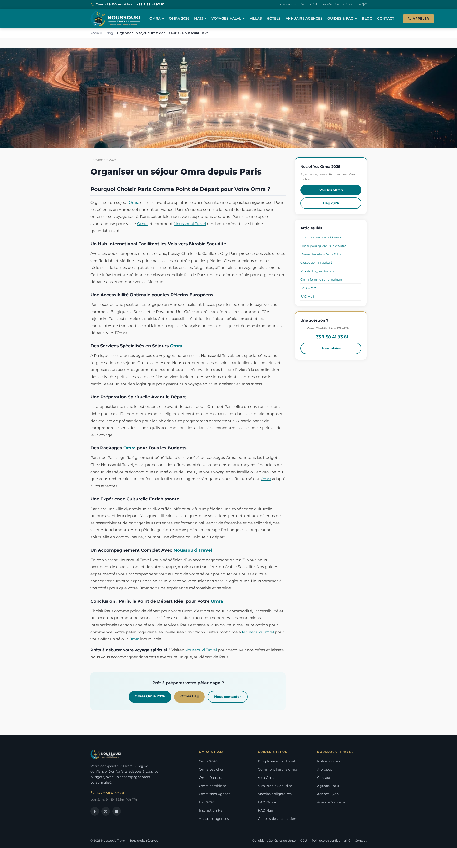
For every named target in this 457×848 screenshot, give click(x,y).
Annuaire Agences (304, 18)
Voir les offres (331, 190)
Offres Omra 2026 (150, 696)
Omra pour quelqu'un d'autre (323, 246)
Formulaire (331, 348)
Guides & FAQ (340, 18)
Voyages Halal (226, 18)
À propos (324, 769)
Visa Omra (266, 778)
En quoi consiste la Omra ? (320, 237)
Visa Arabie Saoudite (275, 786)
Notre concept (329, 761)
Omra (155, 18)
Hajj (198, 18)
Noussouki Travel (190, 223)
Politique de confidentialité (331, 840)
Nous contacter (227, 696)
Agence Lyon (328, 794)
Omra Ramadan (212, 778)
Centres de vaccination (277, 819)
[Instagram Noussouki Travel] (116, 811)
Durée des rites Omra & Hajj (321, 254)
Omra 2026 (179, 18)
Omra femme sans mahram (321, 279)
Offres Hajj (189, 696)
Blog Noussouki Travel (276, 761)
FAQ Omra (308, 288)
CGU (303, 840)
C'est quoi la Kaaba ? (316, 262)
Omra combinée (212, 786)
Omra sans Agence (214, 794)
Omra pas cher (211, 769)
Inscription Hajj (211, 810)
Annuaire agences (214, 819)
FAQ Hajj (307, 296)
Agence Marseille (331, 802)
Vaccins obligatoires (275, 794)
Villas (256, 18)
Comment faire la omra (277, 769)
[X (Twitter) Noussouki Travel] (105, 811)
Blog (367, 18)
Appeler (421, 18)
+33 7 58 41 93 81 (150, 4)
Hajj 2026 (331, 203)
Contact (385, 18)
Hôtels (274, 18)
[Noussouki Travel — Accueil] (115, 18)
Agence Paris (328, 786)
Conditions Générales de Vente (274, 840)
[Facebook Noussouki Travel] (94, 811)
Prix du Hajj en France (317, 271)
